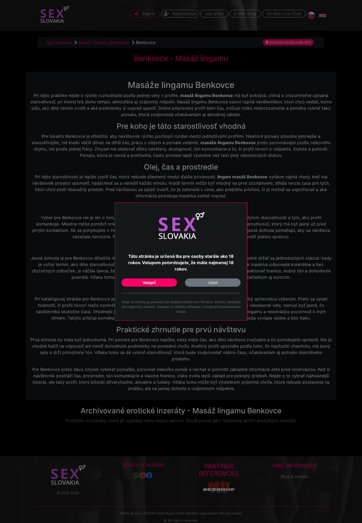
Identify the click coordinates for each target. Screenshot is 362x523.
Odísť (213, 282)
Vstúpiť (149, 282)
